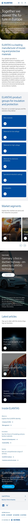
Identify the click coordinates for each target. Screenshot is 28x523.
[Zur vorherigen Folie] (20, 245)
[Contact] (19, 3)
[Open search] (22, 3)
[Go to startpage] (7, 3)
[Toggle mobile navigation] (25, 3)
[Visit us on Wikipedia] (7, 505)
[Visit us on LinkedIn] (3, 505)
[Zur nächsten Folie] (24, 245)
